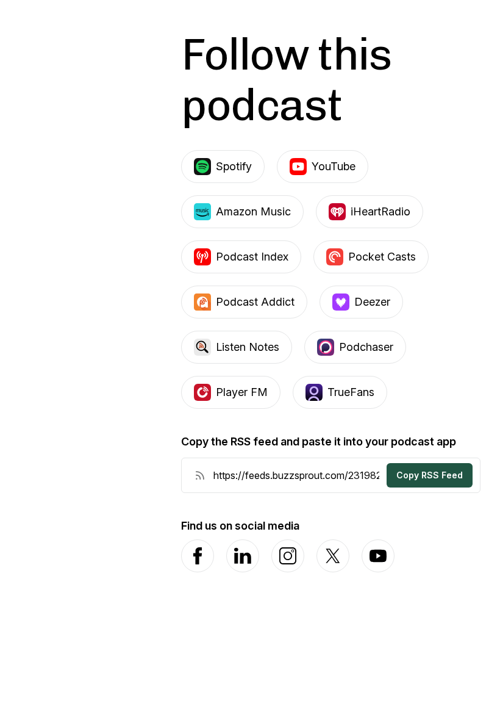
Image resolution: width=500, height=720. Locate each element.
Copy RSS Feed (429, 475)
